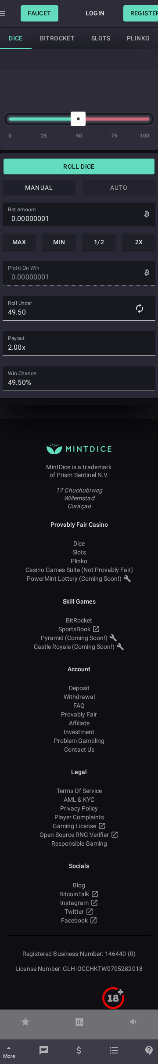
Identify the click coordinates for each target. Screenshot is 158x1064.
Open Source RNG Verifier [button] (74, 834)
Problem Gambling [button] (79, 740)
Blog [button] (79, 885)
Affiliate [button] (79, 723)
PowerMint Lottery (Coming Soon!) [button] (74, 578)
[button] (39, 13)
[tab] (16, 38)
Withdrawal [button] (79, 696)
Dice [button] (79, 543)
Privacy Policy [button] (79, 808)
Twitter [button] (74, 911)
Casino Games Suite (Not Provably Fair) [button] (79, 569)
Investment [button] (79, 731)
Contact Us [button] (79, 749)
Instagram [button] (74, 902)
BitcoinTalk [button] (74, 894)
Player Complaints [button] (79, 817)
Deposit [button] (79, 687)
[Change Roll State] (139, 308)
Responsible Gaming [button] (79, 843)
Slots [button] (79, 552)
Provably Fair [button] (79, 714)
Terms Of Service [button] (79, 790)
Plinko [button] (79, 561)
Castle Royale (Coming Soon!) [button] (74, 646)
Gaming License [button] (74, 825)
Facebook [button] (74, 920)
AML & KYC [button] (79, 799)
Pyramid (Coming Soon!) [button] (74, 637)
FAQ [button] (79, 705)
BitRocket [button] (79, 620)
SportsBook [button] (74, 629)
